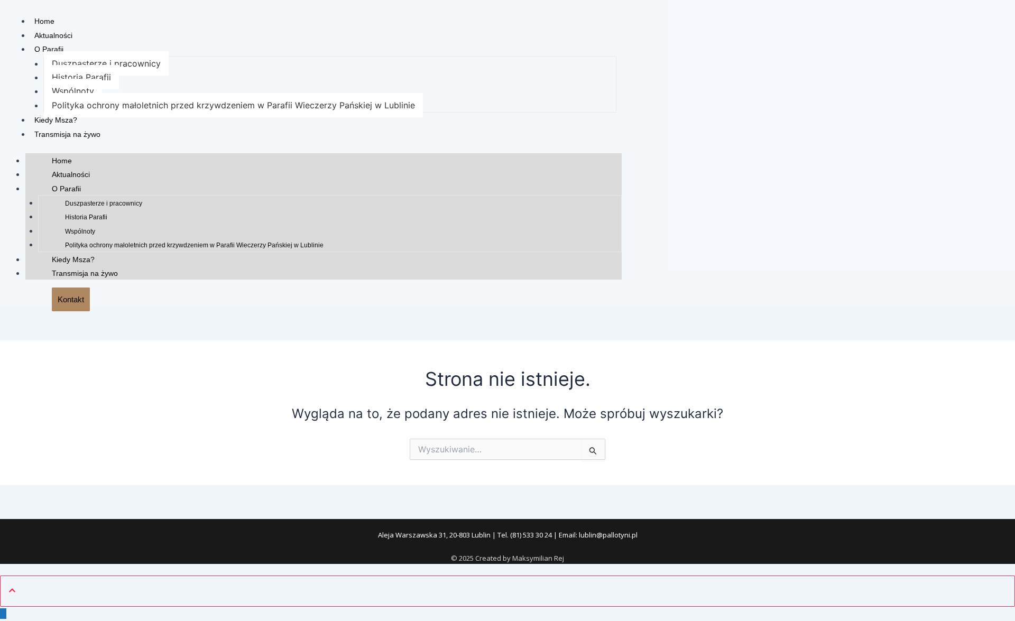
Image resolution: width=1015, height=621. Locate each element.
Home (44, 21)
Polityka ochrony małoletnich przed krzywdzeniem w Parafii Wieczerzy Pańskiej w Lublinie (233, 105)
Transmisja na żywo (67, 134)
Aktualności (53, 35)
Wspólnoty (73, 91)
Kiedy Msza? (55, 120)
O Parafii (48, 49)
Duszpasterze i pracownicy (106, 63)
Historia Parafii (81, 77)
